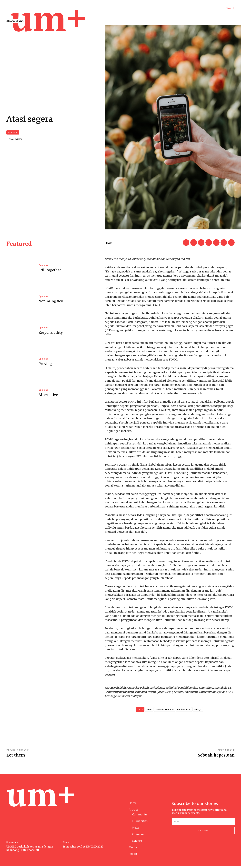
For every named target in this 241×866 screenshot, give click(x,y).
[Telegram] (216, 242)
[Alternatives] (20, 393)
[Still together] (20, 268)
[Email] (186, 242)
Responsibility (51, 332)
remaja (197, 709)
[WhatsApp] (224, 242)
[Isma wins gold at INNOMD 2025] (90, 819)
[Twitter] (208, 242)
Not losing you (51, 301)
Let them (15, 755)
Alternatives (49, 395)
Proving (45, 364)
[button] (230, 8)
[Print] (231, 242)
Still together (50, 270)
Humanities (12, 842)
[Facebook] (193, 242)
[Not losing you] (20, 299)
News (66, 842)
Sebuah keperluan (216, 755)
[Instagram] (181, 844)
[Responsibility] (20, 330)
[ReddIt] (201, 242)
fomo (149, 709)
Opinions (12, 132)
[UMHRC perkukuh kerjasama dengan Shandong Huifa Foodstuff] (33, 819)
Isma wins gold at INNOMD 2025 (83, 846)
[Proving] (20, 361)
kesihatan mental (165, 709)
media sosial (183, 709)
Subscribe (203, 830)
